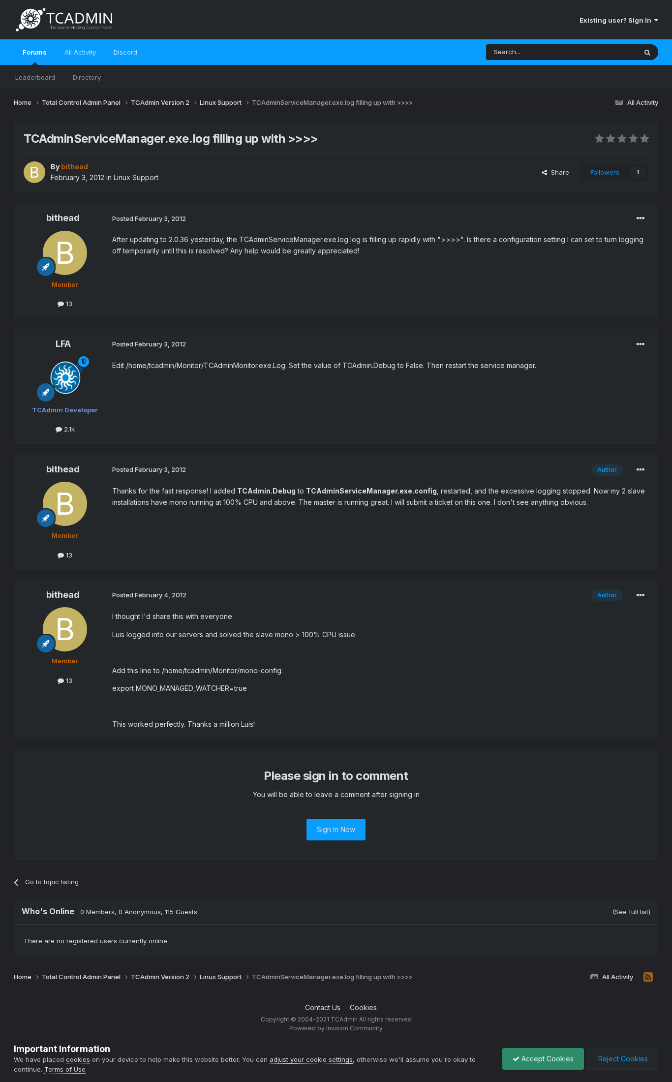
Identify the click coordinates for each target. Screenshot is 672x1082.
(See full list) (631, 912)
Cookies (363, 1007)
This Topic (607, 52)
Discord (125, 52)
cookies (78, 1059)
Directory (87, 77)
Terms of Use (65, 1069)
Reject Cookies (622, 1058)
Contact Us (322, 1007)
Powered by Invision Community (336, 1028)
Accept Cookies (546, 1058)
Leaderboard (35, 77)
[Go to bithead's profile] (34, 172)
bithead (63, 218)
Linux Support (136, 177)
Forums (35, 52)
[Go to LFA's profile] (65, 378)
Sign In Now (336, 829)
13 (68, 304)
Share (558, 172)
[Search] (647, 52)
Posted (149, 218)
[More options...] (640, 218)
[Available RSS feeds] (648, 977)
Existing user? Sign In (617, 20)
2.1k (68, 429)
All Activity (80, 52)
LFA (63, 344)
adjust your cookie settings (311, 1059)
